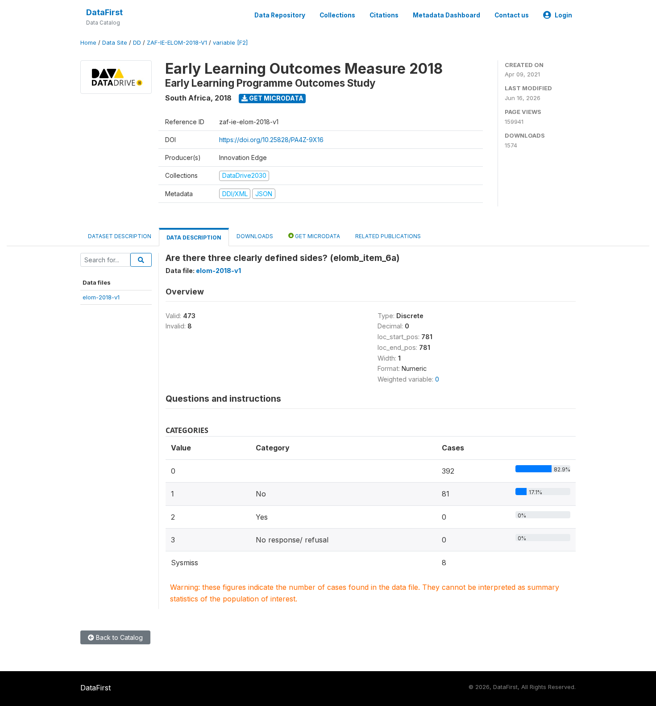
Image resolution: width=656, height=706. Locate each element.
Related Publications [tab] (388, 236)
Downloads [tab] (255, 236)
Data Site (114, 42)
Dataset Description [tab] (119, 236)
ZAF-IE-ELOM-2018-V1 (177, 42)
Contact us (511, 15)
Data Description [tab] (193, 237)
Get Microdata (275, 98)
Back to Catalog (118, 637)
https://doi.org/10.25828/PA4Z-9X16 (271, 139)
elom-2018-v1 (101, 297)
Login (563, 15)
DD (137, 42)
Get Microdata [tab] (317, 236)
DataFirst (104, 12)
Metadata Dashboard (446, 15)
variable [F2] (230, 42)
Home (88, 42)
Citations (384, 15)
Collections (337, 15)
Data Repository (279, 15)
